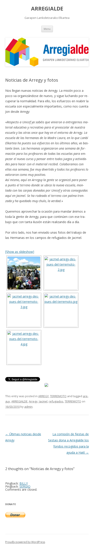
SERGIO (24, 486)
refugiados (56, 401)
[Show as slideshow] (19, 252)
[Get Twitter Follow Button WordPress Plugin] (46, 385)
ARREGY (43, 396)
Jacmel (43, 401)
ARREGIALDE (47, 8)
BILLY (23, 483)
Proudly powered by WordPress (25, 542)
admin (28, 407)
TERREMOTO (58, 396)
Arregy (33, 401)
